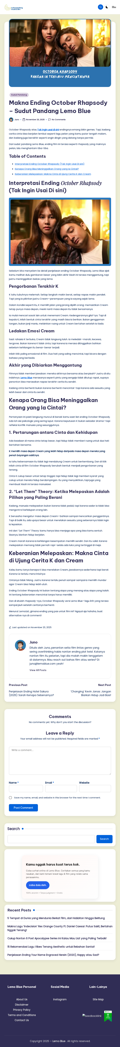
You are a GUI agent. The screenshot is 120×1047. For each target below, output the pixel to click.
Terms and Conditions (22, 1015)
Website (84, 782)
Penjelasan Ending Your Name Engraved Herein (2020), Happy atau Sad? (53, 955)
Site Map (98, 999)
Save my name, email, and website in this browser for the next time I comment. (57, 797)
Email (49, 782)
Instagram (60, 999)
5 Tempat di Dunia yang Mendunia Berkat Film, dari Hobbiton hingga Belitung (56, 918)
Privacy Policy (21, 1010)
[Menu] (114, 7)
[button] (38, 670)
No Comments (59, 119)
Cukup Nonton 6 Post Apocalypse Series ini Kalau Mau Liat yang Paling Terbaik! (57, 938)
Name (14, 782)
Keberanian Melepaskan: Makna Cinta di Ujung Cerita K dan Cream (53, 174)
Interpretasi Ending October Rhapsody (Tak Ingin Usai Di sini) (49, 164)
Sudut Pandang (19, 95)
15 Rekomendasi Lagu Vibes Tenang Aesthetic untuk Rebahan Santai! (51, 946)
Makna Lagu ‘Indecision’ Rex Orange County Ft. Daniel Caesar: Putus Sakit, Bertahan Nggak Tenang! (60, 928)
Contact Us (22, 1020)
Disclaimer (21, 1004)
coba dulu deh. (38, 885)
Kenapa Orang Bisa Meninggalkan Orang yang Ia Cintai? (47, 169)
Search (13, 828)
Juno (34, 642)
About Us (21, 999)
